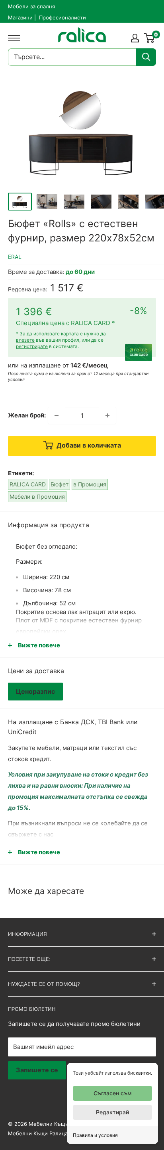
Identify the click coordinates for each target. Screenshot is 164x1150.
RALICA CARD (28, 484)
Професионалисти (62, 17)
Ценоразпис (35, 691)
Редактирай (112, 1112)
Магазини (20, 17)
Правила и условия (95, 1135)
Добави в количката (88, 445)
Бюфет (59, 484)
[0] (149, 38)
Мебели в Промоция (37, 496)
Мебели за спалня (31, 6)
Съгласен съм (113, 1093)
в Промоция (89, 484)
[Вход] (135, 38)
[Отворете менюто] (12, 38)
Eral (14, 256)
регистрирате (32, 346)
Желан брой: (27, 415)
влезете (25, 340)
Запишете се (37, 1070)
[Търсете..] (146, 57)
